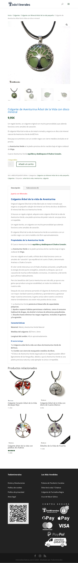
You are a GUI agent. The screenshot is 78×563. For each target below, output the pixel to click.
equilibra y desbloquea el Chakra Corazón (49, 244)
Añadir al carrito (26, 164)
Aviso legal (12, 497)
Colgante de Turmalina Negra (52, 492)
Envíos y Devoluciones (16, 483)
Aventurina (38, 178)
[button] (67, 25)
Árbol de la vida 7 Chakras (51, 488)
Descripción (15, 188)
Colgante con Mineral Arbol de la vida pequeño (37, 15)
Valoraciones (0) (32, 188)
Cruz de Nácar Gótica (49, 497)
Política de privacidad (16, 492)
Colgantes (16, 15)
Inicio (10, 15)
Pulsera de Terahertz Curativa (52, 483)
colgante (46, 178)
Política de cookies (15, 488)
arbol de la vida (28, 178)
